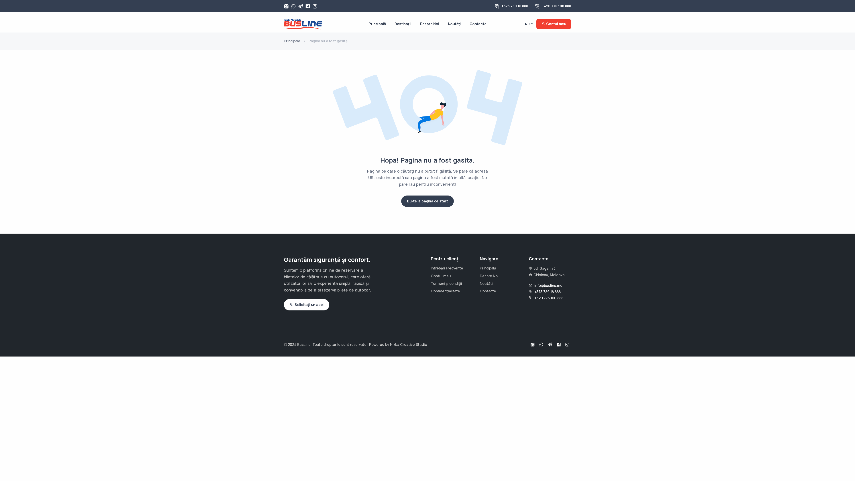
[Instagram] (314, 6)
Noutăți (454, 23)
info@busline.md (548, 285)
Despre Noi (429, 23)
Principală (377, 23)
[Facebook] (307, 6)
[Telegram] (300, 6)
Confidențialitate (445, 291)
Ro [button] (527, 24)
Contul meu (556, 23)
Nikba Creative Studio (408, 344)
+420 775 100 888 (556, 6)
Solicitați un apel (309, 304)
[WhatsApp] (286, 6)
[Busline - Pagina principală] (303, 24)
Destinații (403, 23)
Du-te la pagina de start (427, 201)
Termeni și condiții (446, 283)
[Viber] (293, 6)
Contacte (478, 23)
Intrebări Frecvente (447, 268)
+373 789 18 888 (515, 6)
